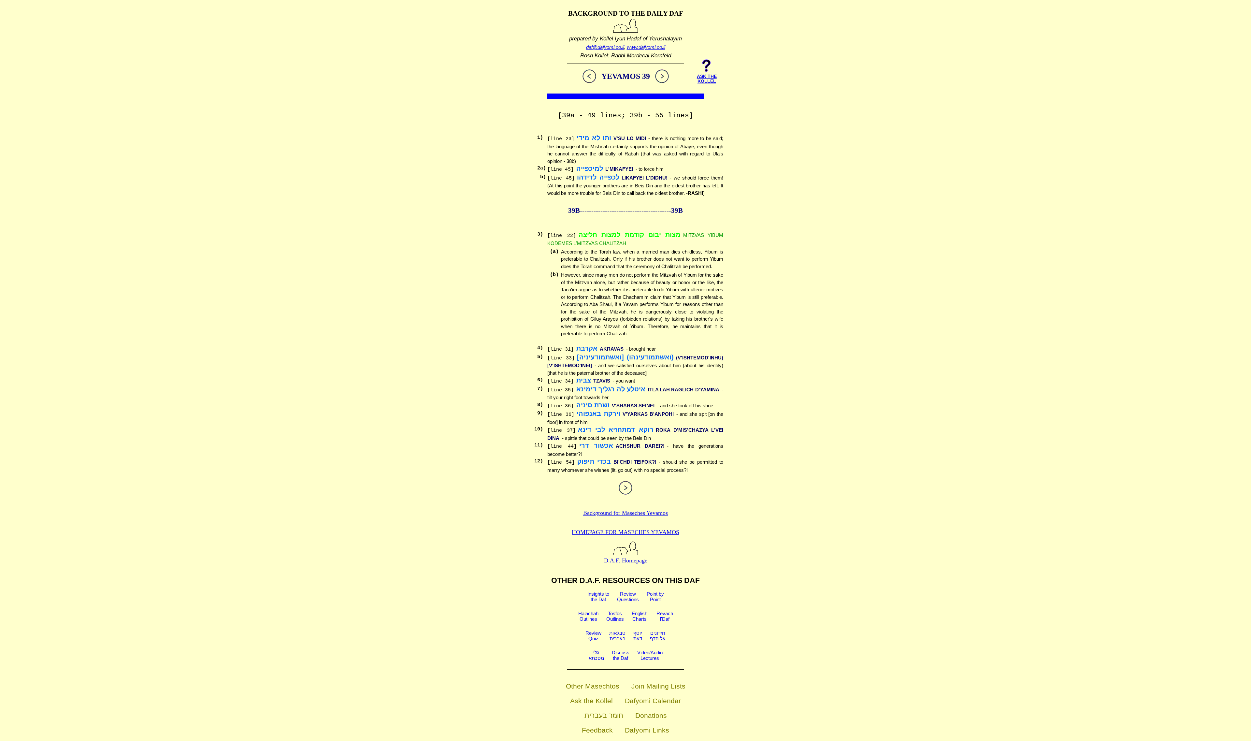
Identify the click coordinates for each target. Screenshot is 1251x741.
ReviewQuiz (593, 635)
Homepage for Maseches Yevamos (625, 532)
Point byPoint (655, 596)
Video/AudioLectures (650, 655)
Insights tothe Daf (598, 596)
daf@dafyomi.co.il (605, 47)
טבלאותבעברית (617, 635)
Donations (651, 715)
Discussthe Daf (620, 655)
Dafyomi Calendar (653, 701)
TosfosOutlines (615, 616)
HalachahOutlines (588, 616)
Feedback (597, 730)
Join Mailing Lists (658, 686)
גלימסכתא (596, 655)
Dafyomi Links (647, 730)
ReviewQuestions (628, 596)
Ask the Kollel (591, 701)
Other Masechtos (592, 686)
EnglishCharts (639, 616)
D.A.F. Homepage (625, 560)
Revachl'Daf (664, 616)
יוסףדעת (637, 635)
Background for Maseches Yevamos (625, 513)
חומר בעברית (603, 715)
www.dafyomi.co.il (646, 47)
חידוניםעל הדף (658, 635)
